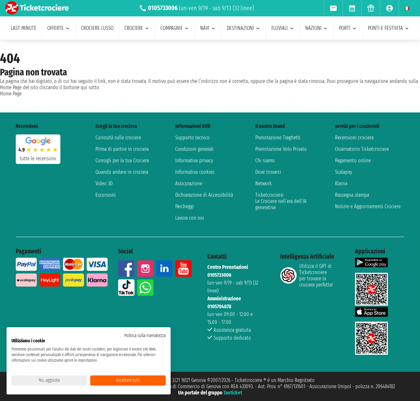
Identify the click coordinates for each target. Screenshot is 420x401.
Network (263, 183)
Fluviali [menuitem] (279, 28)
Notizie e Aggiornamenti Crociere (368, 206)
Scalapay (343, 172)
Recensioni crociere (354, 137)
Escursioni (105, 195)
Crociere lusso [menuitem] (97, 28)
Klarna (341, 183)
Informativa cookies (194, 172)
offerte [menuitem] (55, 28)
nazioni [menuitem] (313, 28)
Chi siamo (265, 160)
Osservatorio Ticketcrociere (362, 149)
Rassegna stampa (352, 195)
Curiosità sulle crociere (118, 137)
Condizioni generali (194, 149)
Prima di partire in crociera (122, 149)
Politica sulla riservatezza (145, 335)
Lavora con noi (189, 218)
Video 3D (104, 183)
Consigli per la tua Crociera (122, 160)
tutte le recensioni (38, 158)
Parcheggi (184, 206)
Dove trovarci (268, 172)
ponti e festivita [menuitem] (385, 28)
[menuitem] (333, 8)
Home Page (11, 93)
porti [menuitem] (344, 28)
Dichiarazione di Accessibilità (204, 195)
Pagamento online (353, 160)
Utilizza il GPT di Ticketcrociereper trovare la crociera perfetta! (316, 275)
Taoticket (232, 393)
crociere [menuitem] (133, 28)
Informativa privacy (194, 160)
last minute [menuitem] (23, 28)
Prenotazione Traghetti (278, 137)
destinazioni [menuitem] (240, 28)
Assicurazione (188, 183)
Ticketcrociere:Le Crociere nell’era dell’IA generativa (280, 201)
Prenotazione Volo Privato (281, 149)
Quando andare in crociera (121, 172)
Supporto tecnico (192, 137)
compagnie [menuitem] (171, 28)
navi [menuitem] (204, 28)
